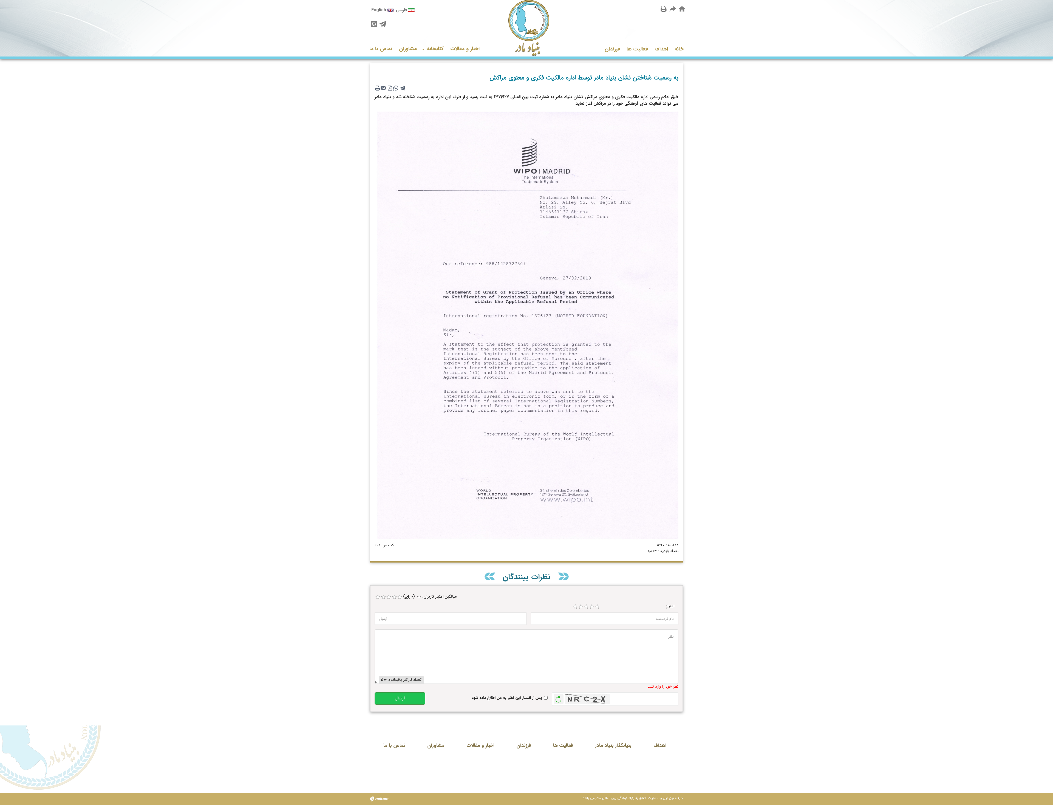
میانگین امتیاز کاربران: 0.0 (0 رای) (430, 597)
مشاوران (436, 745)
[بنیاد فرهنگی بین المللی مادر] (526, 28)
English (378, 10)
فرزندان (523, 745)
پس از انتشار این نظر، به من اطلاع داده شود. (506, 698)
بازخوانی (559, 697)
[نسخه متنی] (377, 88)
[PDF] (389, 88)
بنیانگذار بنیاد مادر (613, 745)
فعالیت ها (563, 745)
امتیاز (670, 606)
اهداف (659, 745)
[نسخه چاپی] (663, 8)
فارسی (401, 10)
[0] (377, 597)
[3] (586, 606)
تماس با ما (394, 745)
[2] (580, 606)
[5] (597, 606)
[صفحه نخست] (682, 9)
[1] (575, 606)
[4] (591, 606)
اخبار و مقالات (480, 745)
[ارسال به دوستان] (672, 8)
